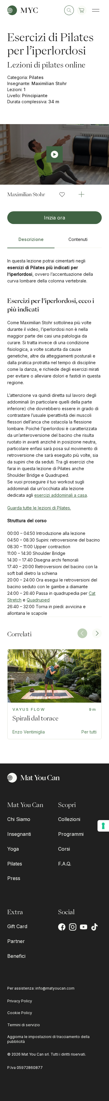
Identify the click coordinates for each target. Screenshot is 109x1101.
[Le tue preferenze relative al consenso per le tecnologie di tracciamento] (103, 826)
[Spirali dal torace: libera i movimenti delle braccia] (54, 694)
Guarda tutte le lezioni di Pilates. (39, 507)
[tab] (30, 242)
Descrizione (31, 239)
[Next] (97, 633)
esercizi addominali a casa (60, 495)
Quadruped (38, 599)
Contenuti (78, 239)
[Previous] (82, 633)
